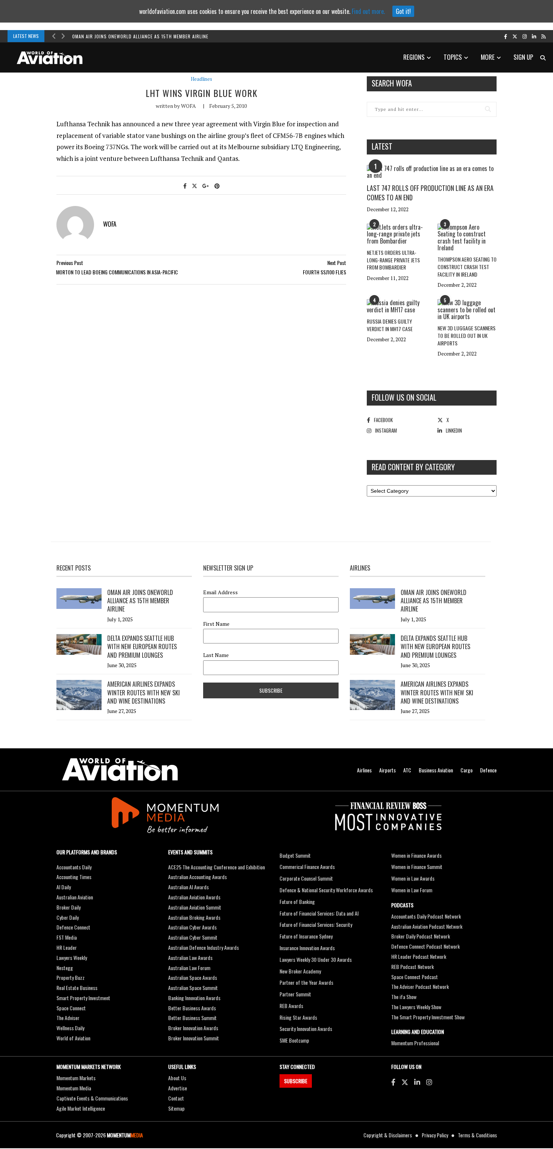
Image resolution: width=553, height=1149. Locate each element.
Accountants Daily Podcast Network (426, 916)
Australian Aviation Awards (194, 897)
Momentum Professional (415, 1043)
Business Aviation (436, 770)
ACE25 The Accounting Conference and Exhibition (216, 867)
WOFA (188, 105)
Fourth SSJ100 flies (324, 272)
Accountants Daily (73, 867)
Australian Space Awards (192, 977)
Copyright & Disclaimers (387, 1135)
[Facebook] (393, 1082)
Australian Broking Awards (194, 917)
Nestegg (64, 968)
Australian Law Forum (189, 968)
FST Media (66, 937)
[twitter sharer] (194, 185)
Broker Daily (68, 907)
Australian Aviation (74, 897)
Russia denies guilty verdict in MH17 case (390, 325)
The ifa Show (403, 997)
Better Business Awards (192, 1008)
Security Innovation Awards (306, 1028)
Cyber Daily (67, 917)
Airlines (364, 770)
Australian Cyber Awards (192, 927)
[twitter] (514, 36)
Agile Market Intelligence (80, 1108)
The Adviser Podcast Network (420, 986)
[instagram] (525, 36)
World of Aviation (73, 1038)
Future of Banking (297, 901)
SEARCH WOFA (392, 83)
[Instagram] (429, 1082)
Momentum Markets (76, 1078)
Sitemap (176, 1108)
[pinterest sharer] (217, 185)
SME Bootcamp (294, 1040)
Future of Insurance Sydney (306, 936)
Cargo (466, 770)
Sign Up (523, 57)
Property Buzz (70, 977)
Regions (414, 57)
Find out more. (368, 11)
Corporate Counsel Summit (306, 878)
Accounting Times (73, 877)
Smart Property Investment (83, 998)
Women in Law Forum (411, 890)
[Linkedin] (417, 1082)
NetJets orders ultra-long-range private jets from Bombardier (393, 259)
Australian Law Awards (190, 957)
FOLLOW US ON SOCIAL (404, 397)
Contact (176, 1098)
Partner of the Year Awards (306, 982)
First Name (216, 624)
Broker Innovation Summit (193, 1038)
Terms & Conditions (477, 1135)
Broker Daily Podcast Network (420, 936)
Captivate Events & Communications (92, 1098)
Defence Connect (73, 927)
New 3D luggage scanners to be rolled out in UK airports (466, 335)
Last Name (216, 655)
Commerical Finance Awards (307, 866)
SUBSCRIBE (295, 1081)
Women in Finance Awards (416, 855)
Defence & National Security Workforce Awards (326, 890)
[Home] (120, 769)
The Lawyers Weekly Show (416, 1007)
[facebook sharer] (185, 185)
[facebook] (505, 36)
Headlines (201, 79)
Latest (382, 146)
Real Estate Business (76, 988)
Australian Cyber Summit (192, 937)
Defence (488, 770)
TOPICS (453, 57)
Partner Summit (295, 994)
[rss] (543, 36)
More (488, 57)
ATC (407, 770)
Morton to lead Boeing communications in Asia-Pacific (117, 272)
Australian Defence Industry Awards (203, 947)
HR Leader (66, 947)
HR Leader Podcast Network (418, 956)
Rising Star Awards (298, 1017)
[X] (404, 1082)
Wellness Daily (70, 1028)
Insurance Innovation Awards (307, 948)
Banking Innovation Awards (194, 998)
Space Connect (71, 1008)
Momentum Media (73, 1088)
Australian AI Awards (188, 887)
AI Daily (63, 887)
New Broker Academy (300, 971)
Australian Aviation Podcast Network (426, 926)
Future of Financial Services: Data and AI (319, 913)
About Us (177, 1078)
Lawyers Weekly (71, 957)
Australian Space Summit (193, 988)
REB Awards (291, 1006)
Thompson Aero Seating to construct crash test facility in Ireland (467, 266)
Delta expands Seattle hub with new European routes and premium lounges (142, 647)
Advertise (177, 1088)
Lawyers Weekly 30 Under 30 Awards (316, 959)
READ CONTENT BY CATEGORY (413, 466)
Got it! (403, 11)
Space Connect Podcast (414, 977)
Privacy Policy (435, 1135)
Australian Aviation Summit (194, 907)
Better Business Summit (192, 1018)
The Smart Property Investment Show (428, 1017)
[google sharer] (205, 185)
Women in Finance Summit (416, 866)
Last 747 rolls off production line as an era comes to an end (430, 192)
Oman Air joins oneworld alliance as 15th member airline (140, 36)
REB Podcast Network (412, 966)
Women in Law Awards (412, 878)
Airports (387, 770)
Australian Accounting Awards (197, 877)
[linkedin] (534, 36)
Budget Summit (295, 855)
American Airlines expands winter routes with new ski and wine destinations (143, 692)
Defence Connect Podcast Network (425, 946)
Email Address (220, 592)
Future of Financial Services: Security (316, 924)
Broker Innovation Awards (193, 1028)
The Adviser (67, 1018)
